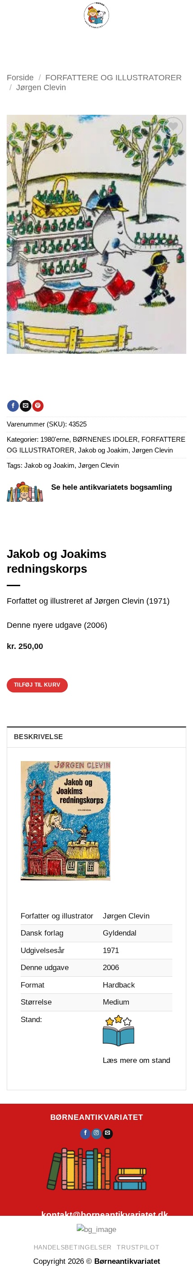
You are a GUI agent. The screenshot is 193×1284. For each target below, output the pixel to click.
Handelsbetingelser (73, 1247)
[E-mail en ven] (25, 406)
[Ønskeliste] (114, 40)
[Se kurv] (137, 40)
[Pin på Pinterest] (38, 406)
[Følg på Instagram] (97, 1133)
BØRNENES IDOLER (105, 439)
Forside (20, 77)
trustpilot (138, 1247)
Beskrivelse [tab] (38, 736)
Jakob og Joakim (103, 450)
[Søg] (93, 40)
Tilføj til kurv (37, 685)
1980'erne (54, 439)
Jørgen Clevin (41, 87)
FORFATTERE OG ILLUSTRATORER (113, 77)
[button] (67, 40)
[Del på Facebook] (12, 406)
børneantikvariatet (96, 1117)
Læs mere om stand (136, 1060)
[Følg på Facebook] (85, 1133)
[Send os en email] (107, 1133)
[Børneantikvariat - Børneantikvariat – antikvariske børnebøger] (96, 15)
